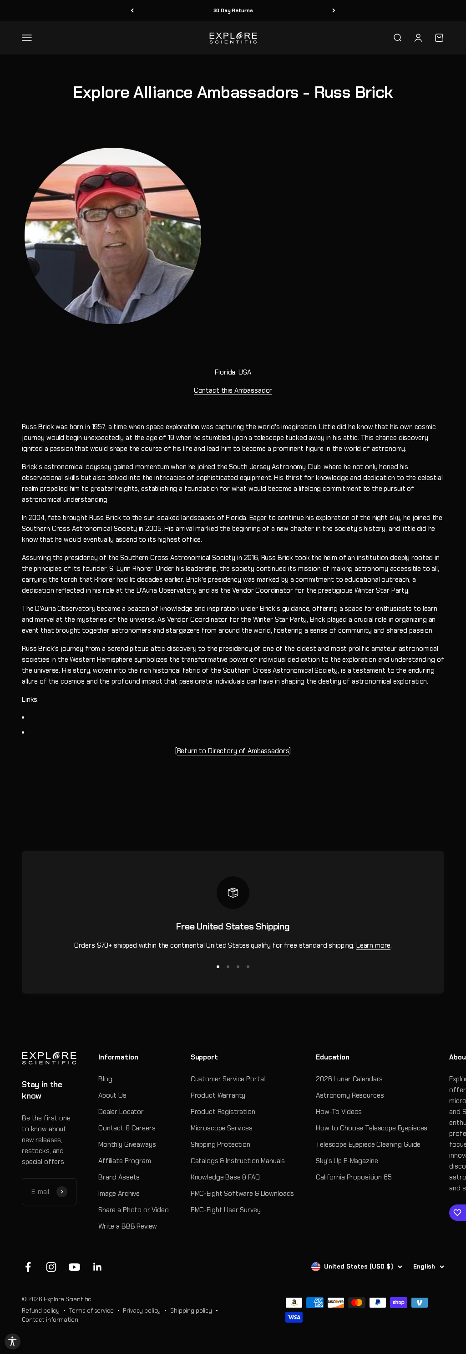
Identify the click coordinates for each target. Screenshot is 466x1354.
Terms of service (91, 1310)
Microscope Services (222, 1128)
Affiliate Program (124, 1160)
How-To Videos (339, 1111)
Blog (105, 1079)
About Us (112, 1095)
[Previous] (132, 10)
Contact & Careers (126, 1128)
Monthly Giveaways (127, 1144)
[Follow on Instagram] (51, 1267)
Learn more (373, 945)
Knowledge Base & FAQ (225, 1177)
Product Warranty (218, 1095)
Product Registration (223, 1111)
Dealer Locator (121, 1111)
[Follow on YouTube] (74, 1267)
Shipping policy (191, 1310)
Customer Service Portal (228, 1079)
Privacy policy (142, 1310)
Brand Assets (119, 1177)
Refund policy (41, 1310)
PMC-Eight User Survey (226, 1209)
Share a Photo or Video (133, 1209)
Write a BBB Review (127, 1226)
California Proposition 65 (353, 1177)
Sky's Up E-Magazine (347, 1160)
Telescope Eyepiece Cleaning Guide (368, 1144)
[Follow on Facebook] (28, 1267)
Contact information (50, 1320)
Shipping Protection (220, 1144)
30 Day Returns (233, 10)
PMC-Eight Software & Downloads (242, 1193)
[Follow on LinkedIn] (97, 1267)
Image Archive (119, 1193)
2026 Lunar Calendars (349, 1079)
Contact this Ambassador (233, 390)
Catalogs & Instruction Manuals (238, 1160)
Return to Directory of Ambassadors (233, 750)
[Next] (333, 10)
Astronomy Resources (350, 1095)
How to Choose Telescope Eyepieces (371, 1128)
